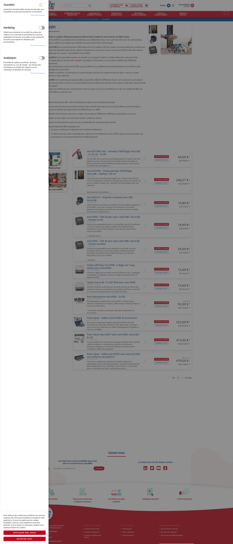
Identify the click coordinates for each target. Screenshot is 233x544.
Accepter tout (25, 539)
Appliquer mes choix (24, 533)
